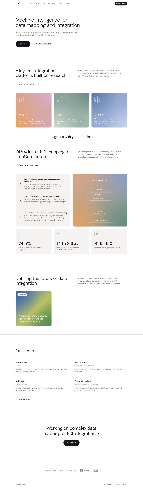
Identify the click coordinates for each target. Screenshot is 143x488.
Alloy (31, 4)
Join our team (24, 399)
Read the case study (44, 44)
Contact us (23, 44)
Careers (68, 4)
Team (60, 4)
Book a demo (121, 3)
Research (51, 4)
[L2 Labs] (20, 3)
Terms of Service (121, 484)
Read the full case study (28, 165)
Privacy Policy (108, 484)
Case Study (40, 4)
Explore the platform (27, 84)
